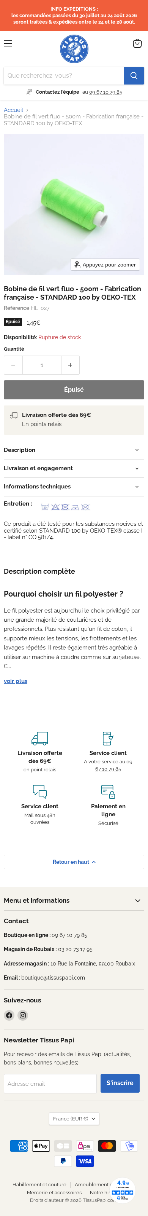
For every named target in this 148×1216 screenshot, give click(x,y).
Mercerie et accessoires (54, 1192)
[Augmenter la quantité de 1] (70, 365)
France (70, 1119)
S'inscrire (120, 1083)
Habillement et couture (39, 1184)
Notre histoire (105, 1192)
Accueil (13, 110)
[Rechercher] (134, 76)
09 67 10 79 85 (105, 92)
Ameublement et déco (101, 1184)
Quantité (14, 349)
